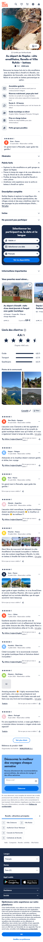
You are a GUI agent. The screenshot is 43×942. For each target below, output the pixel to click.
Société (6, 896)
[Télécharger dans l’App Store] (30, 882)
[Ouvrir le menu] (39, 421)
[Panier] (27, 4)
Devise (6, 865)
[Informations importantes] (38, 271)
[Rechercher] (16, 4)
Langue (6, 854)
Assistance (8, 890)
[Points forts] (38, 162)
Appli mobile (8, 877)
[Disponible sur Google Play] (12, 882)
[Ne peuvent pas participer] (38, 220)
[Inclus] (38, 213)
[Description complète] (38, 191)
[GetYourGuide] (5, 4)
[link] (17, 303)
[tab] (17, 816)
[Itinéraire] (38, 156)
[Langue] (33, 4)
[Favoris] (21, 4)
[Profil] (38, 4)
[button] (21, 66)
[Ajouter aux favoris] (30, 285)
